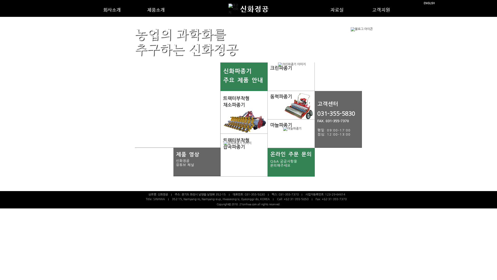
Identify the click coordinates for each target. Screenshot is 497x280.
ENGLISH (429, 3)
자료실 (337, 10)
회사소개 (112, 10)
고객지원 (381, 10)
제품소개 (156, 10)
